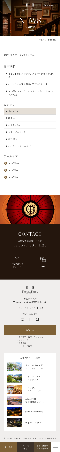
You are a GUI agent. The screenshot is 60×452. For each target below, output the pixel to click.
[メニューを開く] (55, 447)
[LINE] (37, 319)
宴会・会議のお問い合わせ (42, 447)
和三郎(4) (12, 139)
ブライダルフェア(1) (18, 132)
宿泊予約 (30, 329)
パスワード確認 (25, 346)
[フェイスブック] (29, 319)
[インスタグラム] (22, 319)
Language (48, 4)
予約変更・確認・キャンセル (31, 337)
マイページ (23, 340)
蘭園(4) (11, 118)
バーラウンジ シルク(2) (19, 146)
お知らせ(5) (14, 125)
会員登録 (22, 343)
